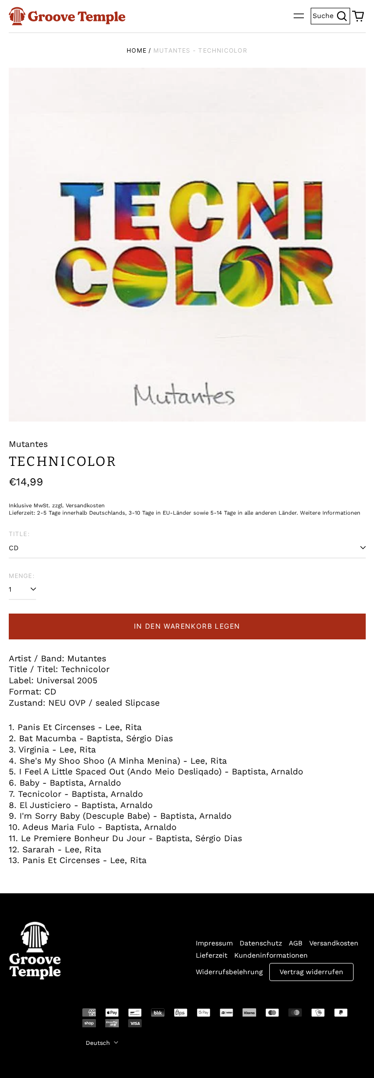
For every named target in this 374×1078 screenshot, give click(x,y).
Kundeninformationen (271, 955)
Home (137, 50)
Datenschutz (261, 943)
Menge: (22, 575)
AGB (295, 943)
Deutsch (99, 1043)
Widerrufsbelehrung (229, 972)
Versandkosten (333, 943)
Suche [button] (331, 14)
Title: (19, 534)
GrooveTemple (29, 1019)
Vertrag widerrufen (311, 972)
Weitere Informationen (330, 513)
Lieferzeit (211, 955)
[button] (358, 16)
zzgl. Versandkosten (78, 505)
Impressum (214, 943)
